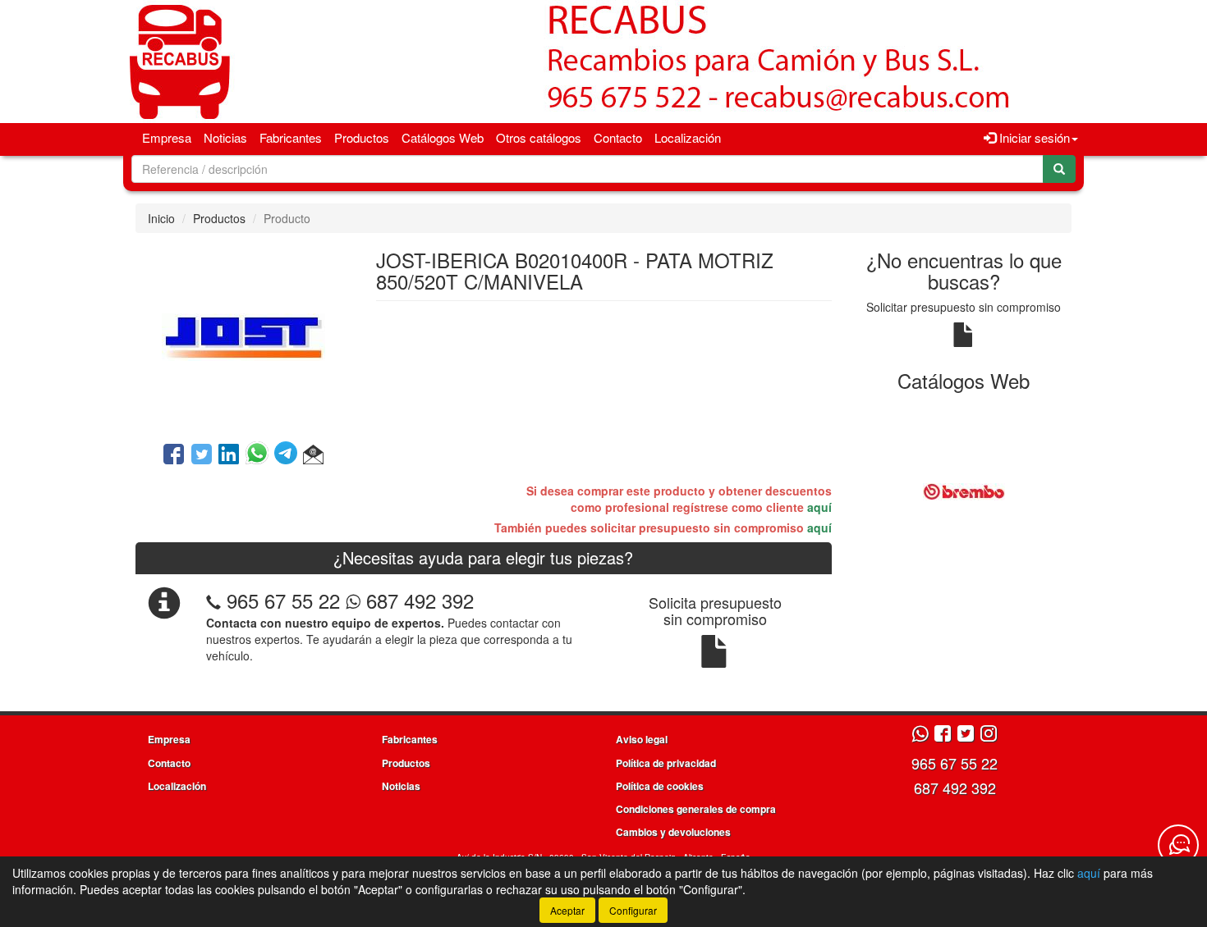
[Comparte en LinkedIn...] (229, 455)
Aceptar (567, 910)
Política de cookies (660, 786)
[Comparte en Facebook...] (174, 455)
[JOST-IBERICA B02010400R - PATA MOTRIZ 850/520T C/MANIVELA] (243, 335)
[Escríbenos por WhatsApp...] (920, 735)
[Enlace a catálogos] (964, 490)
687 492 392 (417, 600)
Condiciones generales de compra (696, 808)
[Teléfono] (213, 600)
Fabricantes (290, 137)
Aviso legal (642, 739)
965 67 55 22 (283, 600)
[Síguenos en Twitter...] (966, 735)
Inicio (161, 218)
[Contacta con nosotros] (1178, 844)
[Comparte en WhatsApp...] (260, 455)
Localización (687, 137)
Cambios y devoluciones (673, 831)
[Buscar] (1059, 169)
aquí (819, 507)
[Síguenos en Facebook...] (943, 735)
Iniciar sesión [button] (1033, 137)
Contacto (618, 137)
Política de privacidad (666, 763)
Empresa (166, 137)
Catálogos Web (443, 137)
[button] (313, 455)
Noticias (225, 137)
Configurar (633, 910)
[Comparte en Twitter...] (201, 455)
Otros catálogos (538, 137)
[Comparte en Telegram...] (288, 455)
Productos (361, 137)
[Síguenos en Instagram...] (989, 735)
